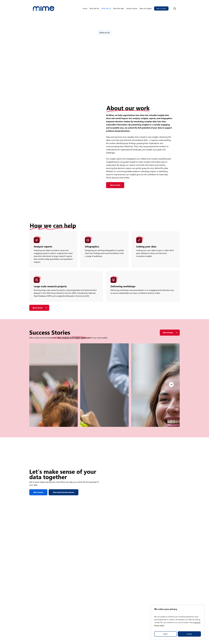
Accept (189, 634)
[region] (177, 622)
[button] (115, 185)
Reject (165, 634)
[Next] (171, 384)
